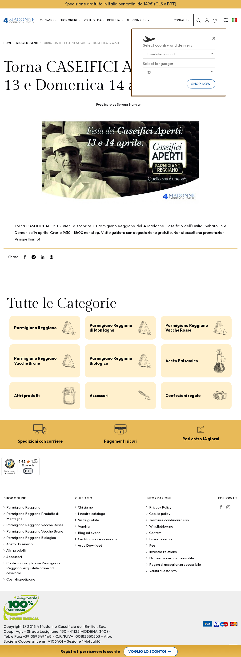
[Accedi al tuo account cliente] (207, 20)
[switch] (28, 471)
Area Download (90, 545)
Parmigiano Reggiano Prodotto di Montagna (32, 516)
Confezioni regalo (183, 395)
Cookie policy (159, 513)
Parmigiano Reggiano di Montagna (111, 328)
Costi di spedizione (20, 579)
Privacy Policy (160, 507)
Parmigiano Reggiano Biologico (111, 360)
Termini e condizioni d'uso (169, 520)
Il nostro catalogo (91, 513)
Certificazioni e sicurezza (97, 539)
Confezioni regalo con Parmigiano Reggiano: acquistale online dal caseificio (33, 568)
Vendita (84, 526)
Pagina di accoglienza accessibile (175, 564)
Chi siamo (85, 507)
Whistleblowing (161, 526)
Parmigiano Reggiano (35, 327)
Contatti (155, 532)
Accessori (99, 395)
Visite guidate (88, 520)
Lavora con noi (161, 539)
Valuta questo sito (163, 571)
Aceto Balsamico (181, 360)
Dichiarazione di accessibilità (171, 558)
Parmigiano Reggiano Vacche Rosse (186, 328)
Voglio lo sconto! (147, 651)
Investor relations (163, 551)
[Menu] (35, 461)
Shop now (201, 83)
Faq (152, 545)
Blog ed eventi (89, 532)
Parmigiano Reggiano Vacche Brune (35, 360)
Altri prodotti (27, 395)
